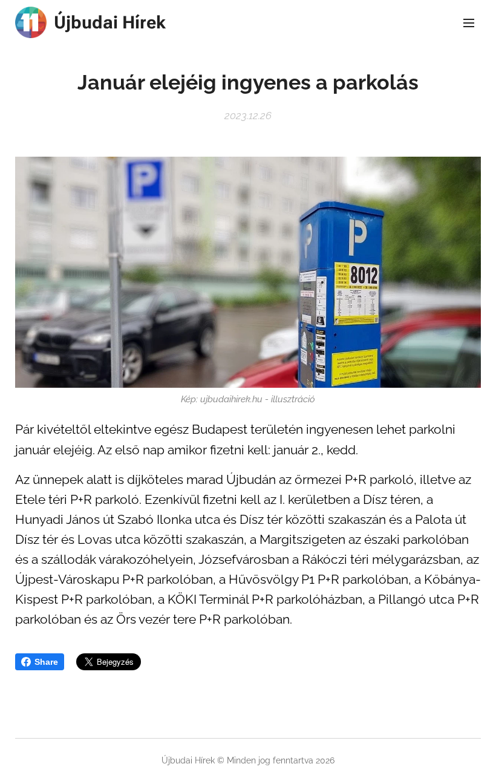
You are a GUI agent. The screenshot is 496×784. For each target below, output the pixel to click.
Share (46, 662)
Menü (469, 22)
